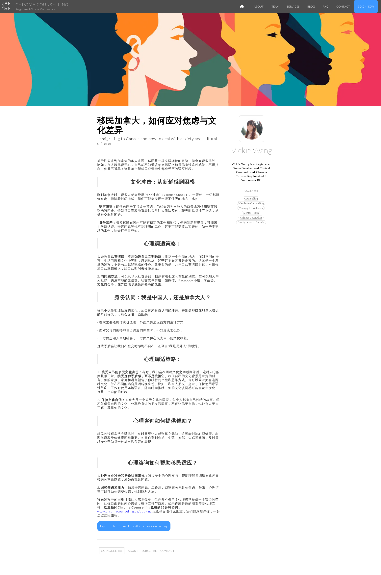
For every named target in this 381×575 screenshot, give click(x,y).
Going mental (111, 550)
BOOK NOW (366, 6)
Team (275, 6)
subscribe (149, 550)
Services (293, 6)
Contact (167, 550)
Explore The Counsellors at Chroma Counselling (133, 526)
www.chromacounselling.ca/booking (124, 511)
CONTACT (343, 6)
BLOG (311, 6)
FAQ (325, 6)
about (133, 550)
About (259, 6)
